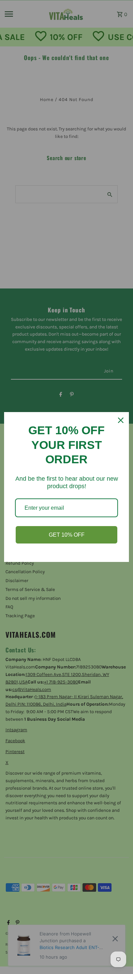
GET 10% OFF (67, 535)
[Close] (121, 420)
